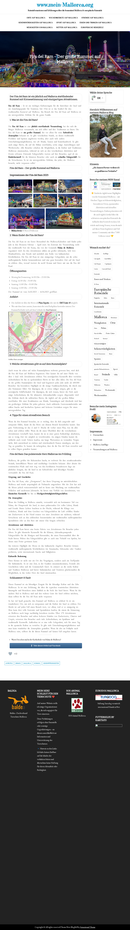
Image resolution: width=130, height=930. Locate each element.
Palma (103, 328)
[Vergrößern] (29, 182)
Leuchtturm (97, 312)
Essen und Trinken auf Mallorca (96, 23)
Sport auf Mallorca (66, 23)
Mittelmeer (114, 317)
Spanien (97, 358)
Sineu (110, 354)
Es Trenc (96, 284)
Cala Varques (97, 264)
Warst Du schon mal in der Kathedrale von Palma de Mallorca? (36, 639)
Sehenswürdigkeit (100, 343)
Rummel (37, 663)
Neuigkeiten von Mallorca (40, 27)
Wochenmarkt (110, 390)
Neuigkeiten (100, 322)
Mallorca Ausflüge (100, 444)
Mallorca (27, 663)
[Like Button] (10, 654)
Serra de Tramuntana (99, 354)
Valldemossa (97, 385)
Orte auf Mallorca (36, 18)
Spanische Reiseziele (101, 364)
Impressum (97, 439)
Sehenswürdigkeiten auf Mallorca (36, 23)
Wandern (107, 385)
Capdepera (108, 264)
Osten (95, 328)
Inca (112, 298)
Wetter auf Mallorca (66, 27)
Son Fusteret (51, 310)
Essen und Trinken (102, 279)
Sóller (116, 375)
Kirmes (18, 663)
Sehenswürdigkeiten (51, 663)
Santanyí (105, 338)
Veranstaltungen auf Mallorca (105, 449)
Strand (96, 375)
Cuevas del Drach (106, 269)
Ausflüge (9, 663)
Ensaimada (97, 274)
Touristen (97, 380)
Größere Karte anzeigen (15, 359)
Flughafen (97, 298)
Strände (106, 374)
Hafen (105, 298)
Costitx (96, 269)
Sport (115, 369)
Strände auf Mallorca (92, 18)
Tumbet (106, 380)
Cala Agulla (97, 259)
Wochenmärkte (100, 395)
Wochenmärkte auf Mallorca (63, 18)
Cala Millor (107, 259)
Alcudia (96, 254)
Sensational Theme (87, 927)
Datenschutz (98, 435)
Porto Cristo (110, 333)
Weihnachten (97, 390)
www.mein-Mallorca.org (65, 4)
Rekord (96, 338)
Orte (113, 322)
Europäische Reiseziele (92, 27)
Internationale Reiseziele (101, 304)
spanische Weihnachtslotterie (101, 369)
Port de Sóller (98, 333)
